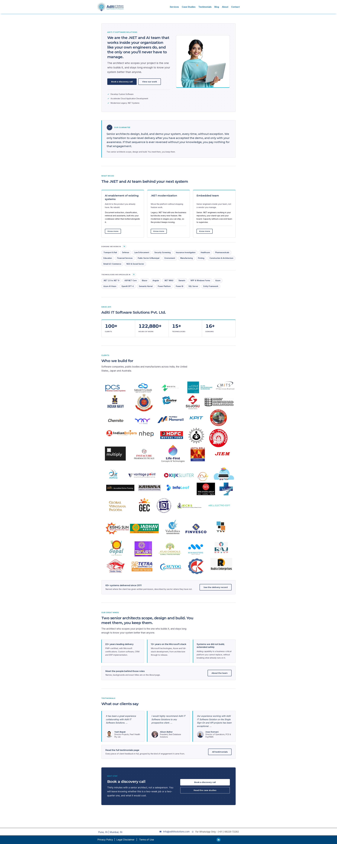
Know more (113, 231)
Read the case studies (205, 790)
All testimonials (220, 752)
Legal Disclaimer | (127, 839)
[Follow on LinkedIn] (218, 840)
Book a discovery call (122, 81)
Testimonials (205, 7)
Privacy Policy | (106, 839)
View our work (149, 81)
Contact (235, 7)
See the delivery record (216, 587)
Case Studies (188, 7)
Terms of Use (146, 839)
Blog (216, 7)
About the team (220, 673)
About (225, 7)
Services (174, 7)
